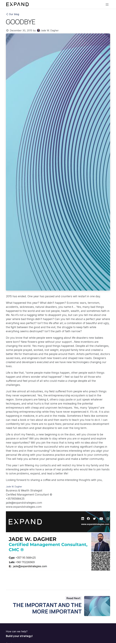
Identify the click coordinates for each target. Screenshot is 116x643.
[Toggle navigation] (107, 4)
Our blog (14, 14)
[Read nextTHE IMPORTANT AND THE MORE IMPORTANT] (97, 606)
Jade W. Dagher (14, 486)
